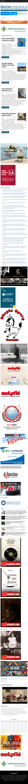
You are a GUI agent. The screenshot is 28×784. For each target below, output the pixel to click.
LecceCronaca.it (14, 773)
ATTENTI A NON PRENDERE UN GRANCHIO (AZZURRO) (8, 39)
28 (10, 731)
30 (17, 731)
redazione (3, 41)
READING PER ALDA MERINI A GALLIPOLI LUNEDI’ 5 (9, 114)
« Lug (1, 732)
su (5, 189)
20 (6, 729)
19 (2, 729)
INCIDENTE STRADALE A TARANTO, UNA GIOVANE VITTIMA (8, 65)
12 (2, 727)
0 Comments (13, 41)
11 (25, 725)
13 (6, 727)
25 (25, 729)
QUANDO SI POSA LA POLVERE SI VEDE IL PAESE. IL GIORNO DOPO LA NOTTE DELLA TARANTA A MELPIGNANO (15, 522)
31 (21, 731)
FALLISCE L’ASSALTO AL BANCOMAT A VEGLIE (7, 89)
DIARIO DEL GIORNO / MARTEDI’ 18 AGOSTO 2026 (16, 213)
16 (17, 727)
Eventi (2, 508)
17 (21, 727)
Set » (4, 732)
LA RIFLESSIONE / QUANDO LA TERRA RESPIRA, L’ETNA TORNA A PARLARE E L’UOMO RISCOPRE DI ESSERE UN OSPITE (14, 216)
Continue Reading (5, 57)
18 (25, 727)
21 (10, 729)
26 (2, 731)
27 (6, 731)
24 (21, 729)
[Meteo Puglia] (4, 681)
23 (17, 729)
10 (21, 725)
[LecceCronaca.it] (14, 10)
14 (10, 727)
